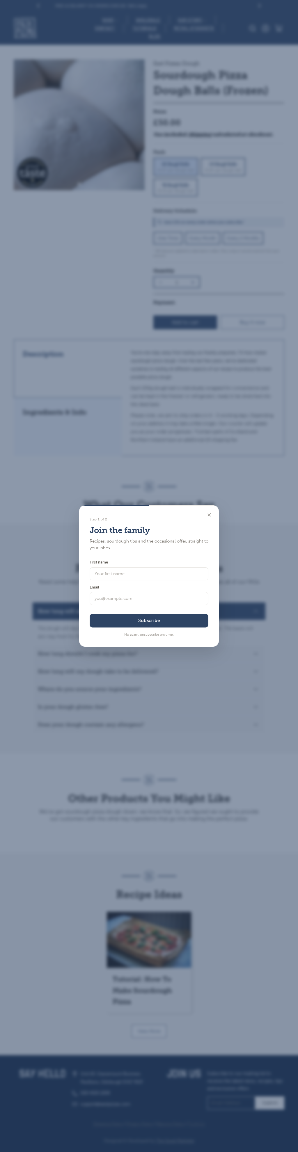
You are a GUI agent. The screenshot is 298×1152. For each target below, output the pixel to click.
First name (99, 562)
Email (94, 587)
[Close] (209, 515)
